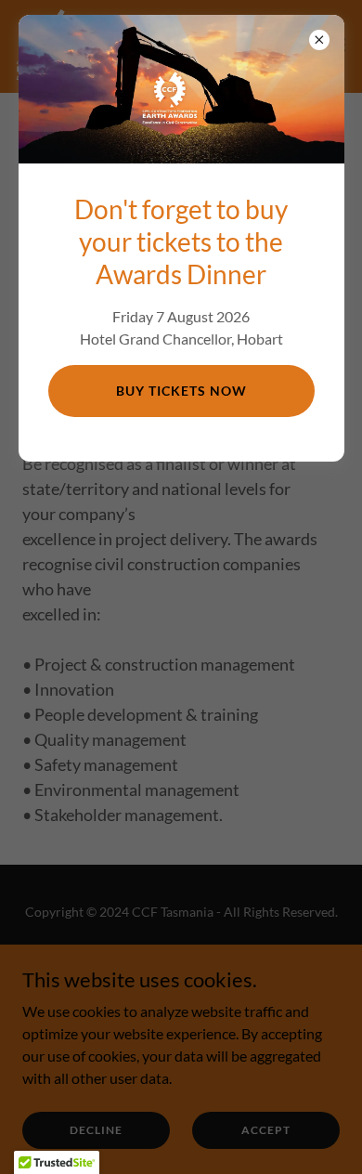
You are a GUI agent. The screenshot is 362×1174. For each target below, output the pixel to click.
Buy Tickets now (181, 390)
